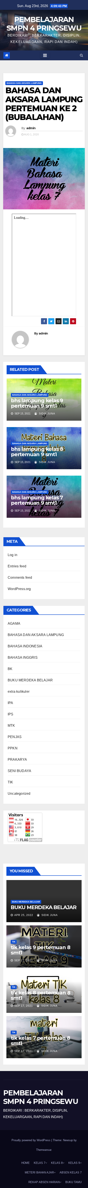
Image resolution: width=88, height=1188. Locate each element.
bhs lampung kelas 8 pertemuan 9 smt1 (37, 451)
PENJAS (15, 737)
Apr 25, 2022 (23, 915)
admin (31, 128)
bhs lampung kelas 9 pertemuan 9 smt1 (37, 403)
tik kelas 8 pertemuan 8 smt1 (40, 995)
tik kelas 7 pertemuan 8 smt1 (40, 1040)
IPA (10, 703)
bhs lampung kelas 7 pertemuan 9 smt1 (37, 500)
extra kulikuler (18, 691)
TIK (10, 782)
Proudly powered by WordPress (31, 1140)
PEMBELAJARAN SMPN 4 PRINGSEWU (44, 24)
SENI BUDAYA (19, 771)
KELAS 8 (57, 1162)
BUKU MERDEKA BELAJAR (30, 680)
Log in (12, 555)
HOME (25, 1162)
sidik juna (46, 413)
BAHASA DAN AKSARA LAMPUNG (24, 83)
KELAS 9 (74, 1162)
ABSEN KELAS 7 (71, 1172)
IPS (10, 714)
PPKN (13, 748)
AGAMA (14, 623)
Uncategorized (19, 793)
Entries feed (17, 566)
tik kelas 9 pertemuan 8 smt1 (40, 950)
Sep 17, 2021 (23, 960)
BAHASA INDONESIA (25, 646)
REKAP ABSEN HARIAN (44, 1182)
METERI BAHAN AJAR (39, 1172)
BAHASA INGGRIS (23, 657)
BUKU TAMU (73, 1182)
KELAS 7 (39, 1162)
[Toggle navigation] (45, 55)
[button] (81, 55)
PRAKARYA (17, 759)
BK (10, 669)
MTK (11, 725)
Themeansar (43, 1149)
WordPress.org (19, 589)
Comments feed (20, 577)
